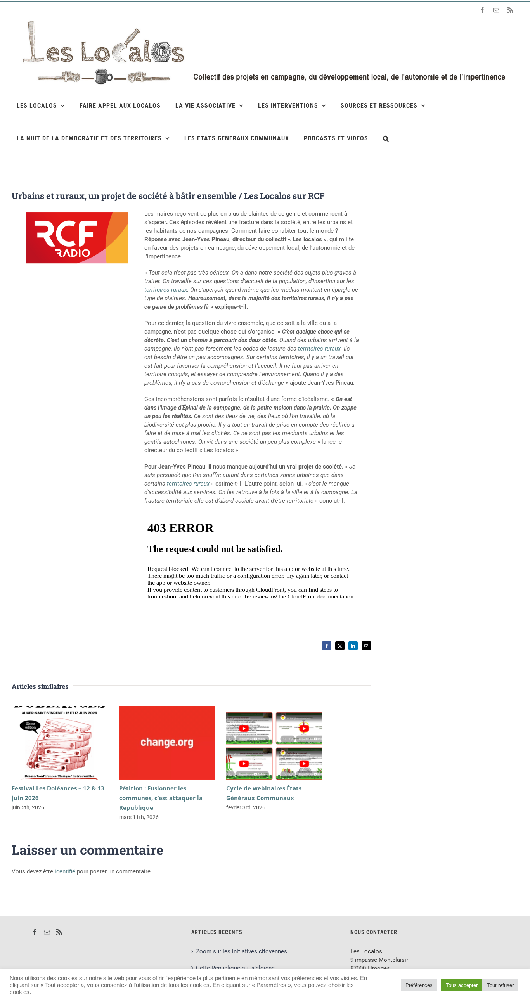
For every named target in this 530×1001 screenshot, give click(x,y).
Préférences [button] (419, 985)
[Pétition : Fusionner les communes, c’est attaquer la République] (167, 743)
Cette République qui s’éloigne (235, 968)
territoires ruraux (165, 289)
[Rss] (59, 932)
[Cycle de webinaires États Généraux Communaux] (274, 743)
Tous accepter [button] (462, 985)
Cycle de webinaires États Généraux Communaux (263, 743)
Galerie (71, 743)
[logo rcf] (77, 212)
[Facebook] (35, 932)
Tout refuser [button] (500, 985)
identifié (65, 871)
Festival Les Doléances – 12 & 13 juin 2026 (48, 743)
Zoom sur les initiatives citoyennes (241, 951)
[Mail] (47, 932)
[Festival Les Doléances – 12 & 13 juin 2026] (59, 743)
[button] (386, 138)
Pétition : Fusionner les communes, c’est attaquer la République (155, 743)
